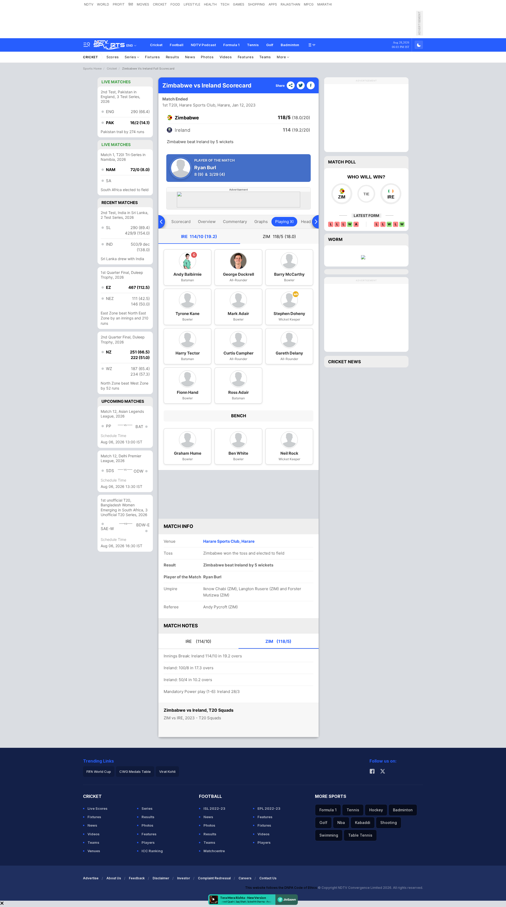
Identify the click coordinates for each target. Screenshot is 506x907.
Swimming (328, 835)
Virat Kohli (167, 771)
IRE (199, 236)
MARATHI (324, 4)
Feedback (137, 878)
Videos (226, 57)
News (190, 57)
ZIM (279, 236)
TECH (224, 4)
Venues (93, 851)
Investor (183, 878)
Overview (207, 221)
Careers (245, 878)
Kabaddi (362, 822)
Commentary (235, 221)
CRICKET (160, 4)
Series (131, 57)
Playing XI (284, 221)
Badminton (290, 45)
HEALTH (210, 4)
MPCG (309, 4)
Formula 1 (231, 45)
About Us (113, 878)
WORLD (103, 4)
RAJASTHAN (290, 4)
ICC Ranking (152, 851)
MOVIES (143, 4)
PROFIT (119, 4)
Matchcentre (214, 851)
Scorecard (181, 221)
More (282, 57)
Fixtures (152, 57)
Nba (341, 822)
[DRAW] (366, 193)
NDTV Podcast (203, 45)
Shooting (388, 822)
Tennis (253, 45)
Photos (207, 57)
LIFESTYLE (192, 4)
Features (246, 57)
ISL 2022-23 (214, 808)
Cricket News (344, 361)
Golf (269, 45)
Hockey (376, 810)
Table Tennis (360, 835)
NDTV (88, 4)
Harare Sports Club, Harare (229, 541)
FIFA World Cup (98, 771)
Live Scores (97, 808)
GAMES (238, 4)
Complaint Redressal (214, 878)
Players (148, 842)
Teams (265, 57)
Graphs (261, 221)
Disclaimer (161, 878)
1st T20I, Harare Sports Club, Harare (196, 105)
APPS (273, 4)
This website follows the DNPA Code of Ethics (281, 888)
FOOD (175, 4)
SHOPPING (256, 4)
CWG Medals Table (135, 771)
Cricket (156, 45)
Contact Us (267, 878)
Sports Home (92, 68)
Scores (112, 57)
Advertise (91, 878)
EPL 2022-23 (268, 808)
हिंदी (130, 4)
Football (176, 45)
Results (172, 57)
